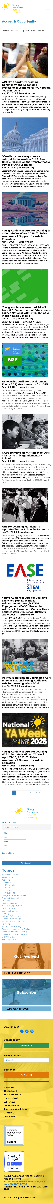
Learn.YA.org (10, 1116)
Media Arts (10, 885)
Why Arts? (9, 1102)
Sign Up (26, 1075)
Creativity (6, 901)
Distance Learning (10, 903)
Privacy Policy (11, 1105)
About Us (9, 1087)
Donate (26, 1045)
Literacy (5, 914)
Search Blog (8, 853)
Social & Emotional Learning (14, 932)
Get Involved (11, 1098)
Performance (7, 924)
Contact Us (9, 1113)
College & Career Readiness (14, 895)
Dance (8, 883)
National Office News (11, 916)
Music (7, 888)
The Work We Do (13, 1094)
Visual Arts (10, 893)
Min (5, 833)
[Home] (12, 8)
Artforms (6, 880)
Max (6, 841)
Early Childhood (9, 908)
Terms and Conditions (15, 1109)
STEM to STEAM (9, 937)
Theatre (8, 890)
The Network (10, 1091)
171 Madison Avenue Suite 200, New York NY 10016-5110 (25, 1182)
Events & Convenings (11, 919)
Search (27, 863)
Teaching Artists (9, 939)
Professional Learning (11, 927)
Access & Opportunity (12, 906)
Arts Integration (9, 877)
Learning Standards (10, 911)
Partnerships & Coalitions (13, 921)
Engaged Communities (12, 898)
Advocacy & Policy (10, 875)
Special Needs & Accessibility (14, 934)
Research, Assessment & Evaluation (17, 929)
